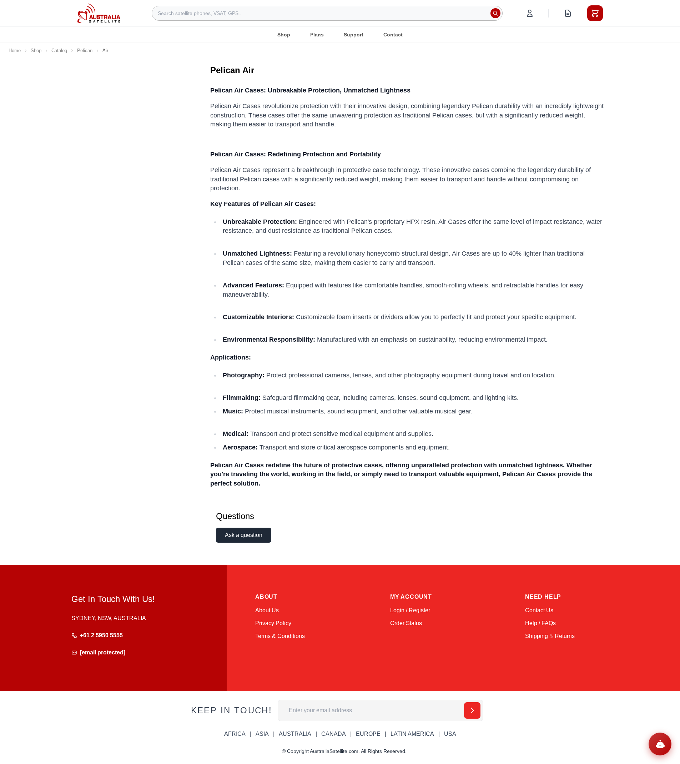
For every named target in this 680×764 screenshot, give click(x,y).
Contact (393, 34)
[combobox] (327, 13)
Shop (283, 34)
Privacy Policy (273, 623)
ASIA (262, 734)
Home (15, 50)
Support (353, 34)
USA (450, 734)
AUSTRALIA (295, 734)
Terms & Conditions (280, 636)
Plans (317, 34)
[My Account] (530, 13)
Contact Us (539, 610)
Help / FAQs (540, 623)
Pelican (84, 50)
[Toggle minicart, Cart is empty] (595, 13)
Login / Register (410, 610)
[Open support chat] (660, 744)
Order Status (406, 623)
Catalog (59, 50)
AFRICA (235, 734)
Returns (565, 636)
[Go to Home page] (98, 13)
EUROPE (368, 734)
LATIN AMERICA (412, 734)
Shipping (536, 636)
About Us (267, 610)
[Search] (495, 13)
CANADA (333, 734)
